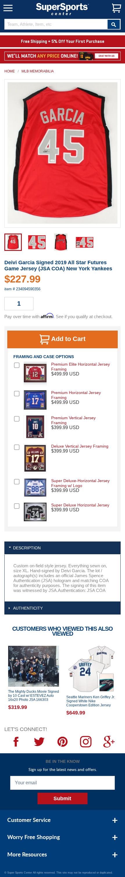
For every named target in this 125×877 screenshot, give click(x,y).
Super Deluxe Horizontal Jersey (80, 505)
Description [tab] (27, 548)
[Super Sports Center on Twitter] (39, 741)
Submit (62, 798)
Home (9, 71)
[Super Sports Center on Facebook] (16, 741)
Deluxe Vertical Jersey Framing (79, 446)
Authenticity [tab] (28, 608)
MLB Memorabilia (38, 71)
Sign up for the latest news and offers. (62, 769)
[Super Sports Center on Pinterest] (62, 741)
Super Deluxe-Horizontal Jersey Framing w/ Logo (80, 483)
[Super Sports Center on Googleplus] (109, 741)
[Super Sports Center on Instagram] (85, 741)
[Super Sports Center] (62, 8)
